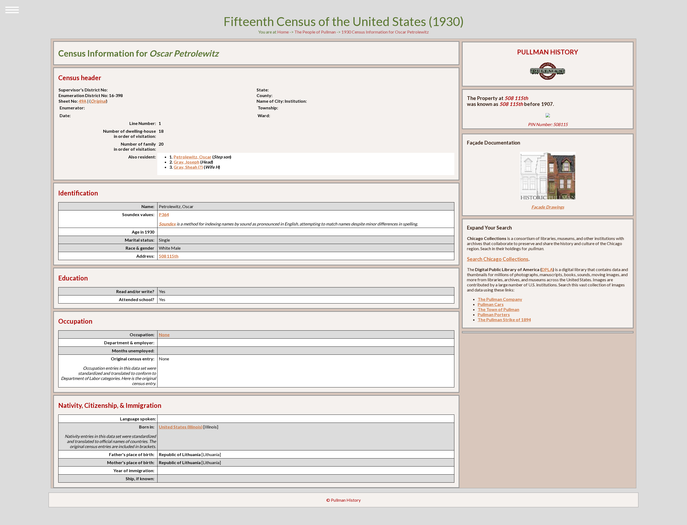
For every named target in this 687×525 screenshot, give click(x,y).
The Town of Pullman (498, 309)
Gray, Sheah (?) (188, 166)
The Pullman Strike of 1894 (504, 319)
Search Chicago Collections (497, 259)
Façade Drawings (547, 206)
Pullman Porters (494, 314)
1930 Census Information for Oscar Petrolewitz (385, 31)
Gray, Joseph (186, 161)
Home (283, 31)
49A (82, 100)
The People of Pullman (315, 31)
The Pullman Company (500, 299)
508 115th (168, 255)
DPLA (547, 269)
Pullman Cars (491, 304)
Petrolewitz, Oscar (192, 156)
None (164, 334)
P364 (164, 214)
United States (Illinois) (181, 426)
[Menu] (12, 9)
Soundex (167, 223)
